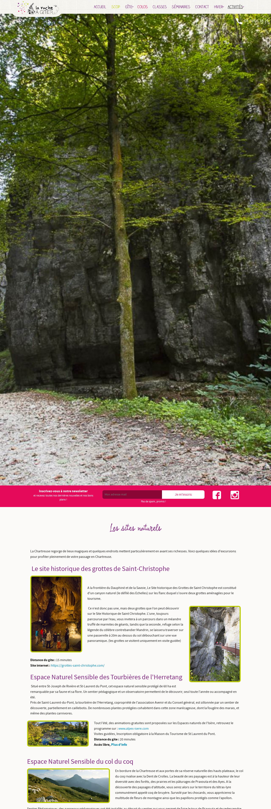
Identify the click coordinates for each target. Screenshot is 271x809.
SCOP (115, 6)
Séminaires (181, 6)
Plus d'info (119, 744)
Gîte (128, 6)
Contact (202, 6)
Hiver (218, 6)
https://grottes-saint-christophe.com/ (78, 665)
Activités (235, 6)
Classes (160, 6)
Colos (142, 6)
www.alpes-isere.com (133, 728)
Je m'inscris (183, 494)
